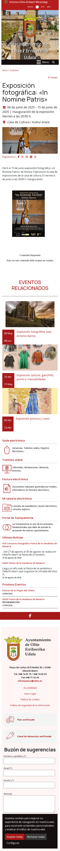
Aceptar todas (15, 836)
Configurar (13, 843)
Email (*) (8, 768)
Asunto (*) (9, 780)
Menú (45, 62)
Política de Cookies (30, 699)
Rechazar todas (36, 836)
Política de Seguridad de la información (30, 705)
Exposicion (8, 156)
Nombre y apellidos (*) (15, 756)
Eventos (14, 70)
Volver (54, 77)
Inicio (5, 70)
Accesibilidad (30, 687)
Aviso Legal (30, 693)
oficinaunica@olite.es (30, 680)
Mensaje (8, 793)
